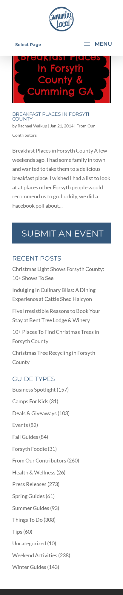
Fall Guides (25, 436)
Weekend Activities (34, 555)
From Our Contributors (39, 460)
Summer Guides (30, 508)
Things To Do (27, 519)
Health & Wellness (34, 472)
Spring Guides (28, 496)
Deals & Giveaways (34, 413)
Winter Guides (29, 567)
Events (20, 424)
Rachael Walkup (32, 125)
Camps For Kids (30, 401)
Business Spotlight (34, 389)
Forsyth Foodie (29, 448)
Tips (17, 531)
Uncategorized (29, 543)
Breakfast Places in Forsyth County (52, 116)
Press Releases (29, 484)
